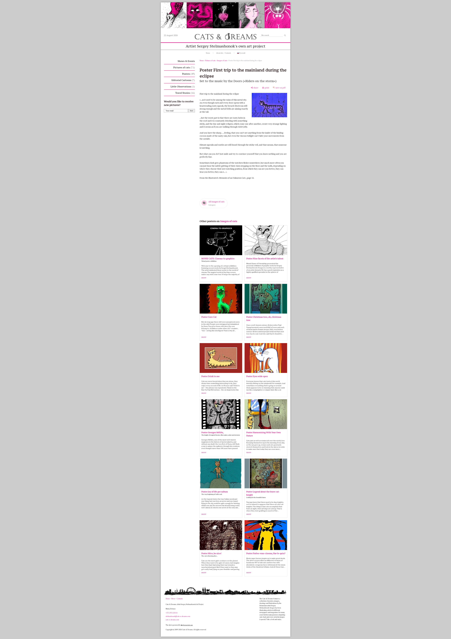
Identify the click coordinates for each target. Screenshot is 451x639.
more (203, 277)
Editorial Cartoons (183, 80)
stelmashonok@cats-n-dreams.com (178, 616)
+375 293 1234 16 (171, 613)
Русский (242, 53)
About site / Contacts (223, 53)
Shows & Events (186, 61)
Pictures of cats (183, 67)
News (173, 599)
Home (208, 53)
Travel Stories (184, 92)
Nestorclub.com (188, 625)
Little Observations (182, 86)
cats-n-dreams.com (172, 620)
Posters (188, 73)
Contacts (180, 599)
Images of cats (222, 60)
